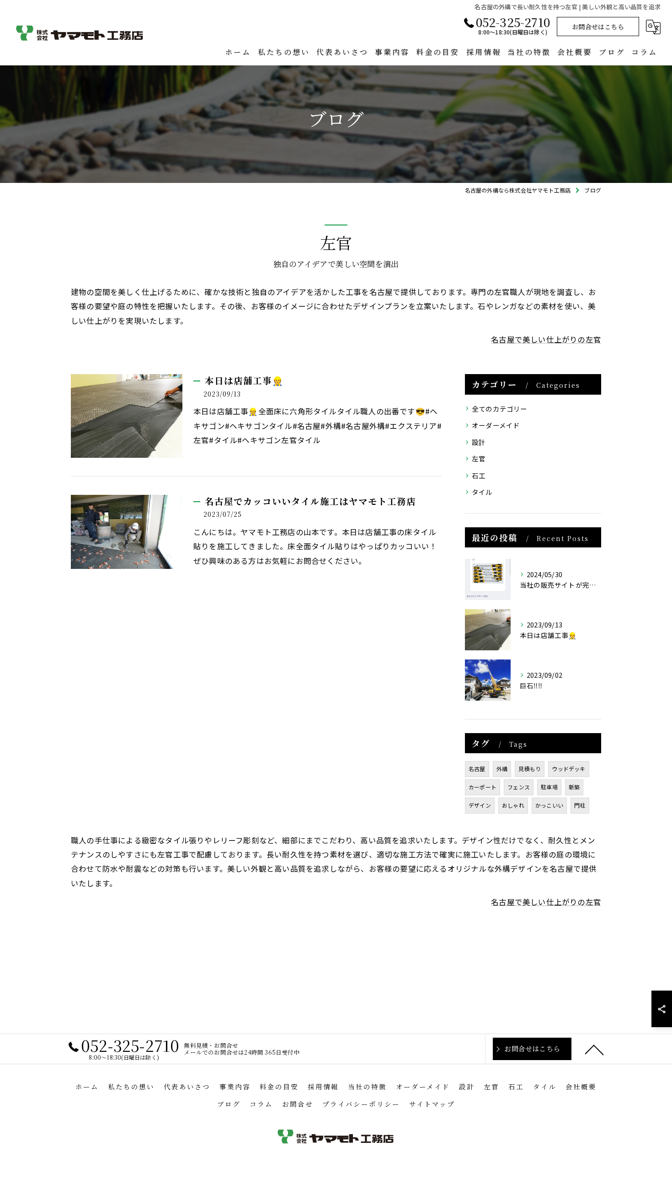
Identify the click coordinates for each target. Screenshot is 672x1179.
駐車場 (549, 787)
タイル (482, 492)
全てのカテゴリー (500, 408)
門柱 (579, 805)
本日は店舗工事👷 (244, 380)
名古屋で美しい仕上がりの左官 (546, 339)
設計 (478, 442)
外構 (501, 768)
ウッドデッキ (568, 768)
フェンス (518, 787)
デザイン (480, 805)
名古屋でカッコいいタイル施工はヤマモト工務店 (310, 501)
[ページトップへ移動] (594, 1049)
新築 (574, 787)
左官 (478, 458)
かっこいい (549, 805)
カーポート (482, 787)
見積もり (529, 768)
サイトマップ (432, 1104)
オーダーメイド (496, 425)
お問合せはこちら (598, 26)
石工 (478, 475)
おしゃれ (513, 805)
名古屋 (477, 768)
